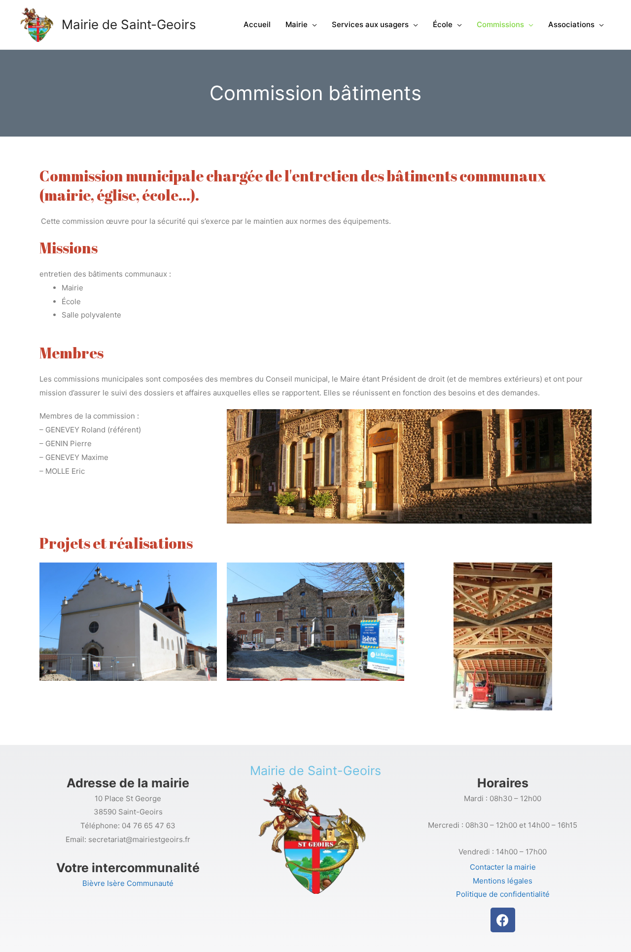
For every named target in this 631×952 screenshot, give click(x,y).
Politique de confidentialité (503, 894)
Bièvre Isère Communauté (128, 883)
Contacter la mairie (503, 867)
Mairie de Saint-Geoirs (129, 24)
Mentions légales (502, 880)
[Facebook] (503, 920)
